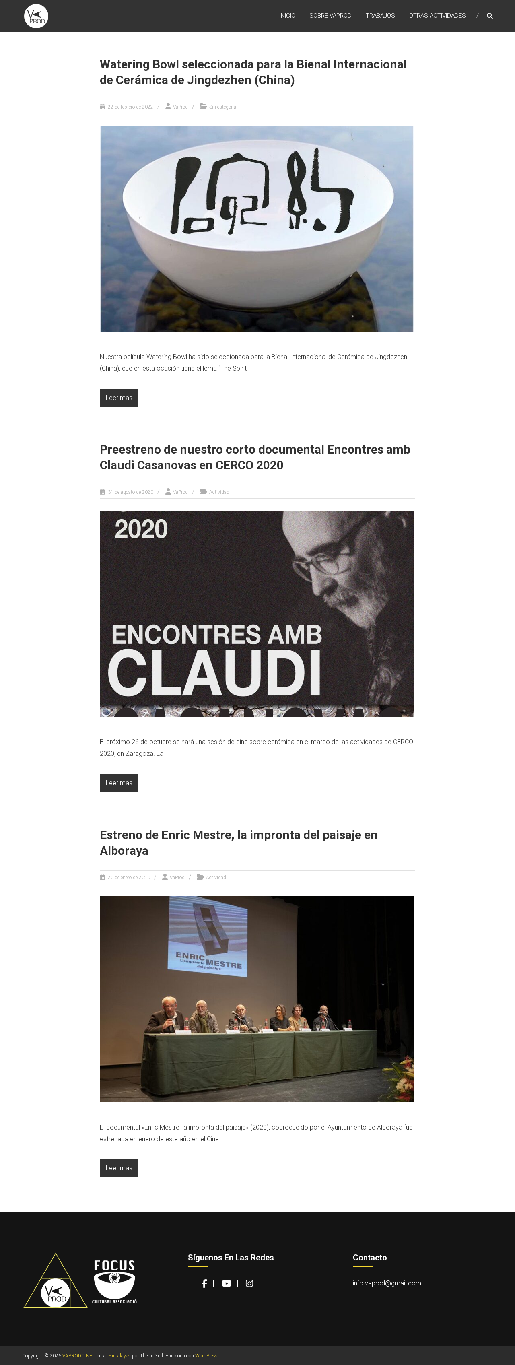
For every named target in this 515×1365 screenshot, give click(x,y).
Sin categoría (222, 107)
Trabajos (380, 15)
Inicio (287, 15)
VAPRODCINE (77, 1356)
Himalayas (119, 1356)
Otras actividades (437, 15)
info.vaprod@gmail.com (387, 1283)
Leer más (119, 398)
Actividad (219, 492)
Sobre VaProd (330, 15)
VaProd (180, 107)
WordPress (206, 1356)
